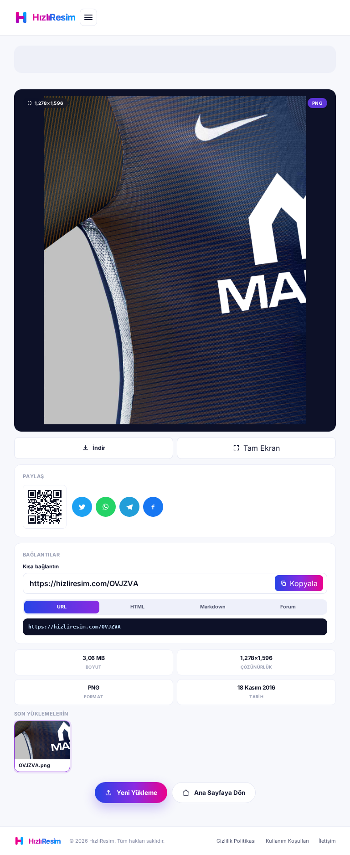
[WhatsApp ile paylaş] (106, 507)
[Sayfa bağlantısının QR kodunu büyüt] (45, 507)
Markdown (213, 607)
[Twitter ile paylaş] (82, 507)
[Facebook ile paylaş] (153, 507)
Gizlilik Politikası (236, 841)
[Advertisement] (175, 59)
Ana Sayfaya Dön (219, 792)
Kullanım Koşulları (287, 841)
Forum (288, 607)
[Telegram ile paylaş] (129, 507)
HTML (137, 607)
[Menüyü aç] (88, 17)
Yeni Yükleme (137, 792)
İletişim (327, 841)
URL (62, 607)
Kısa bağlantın (41, 566)
